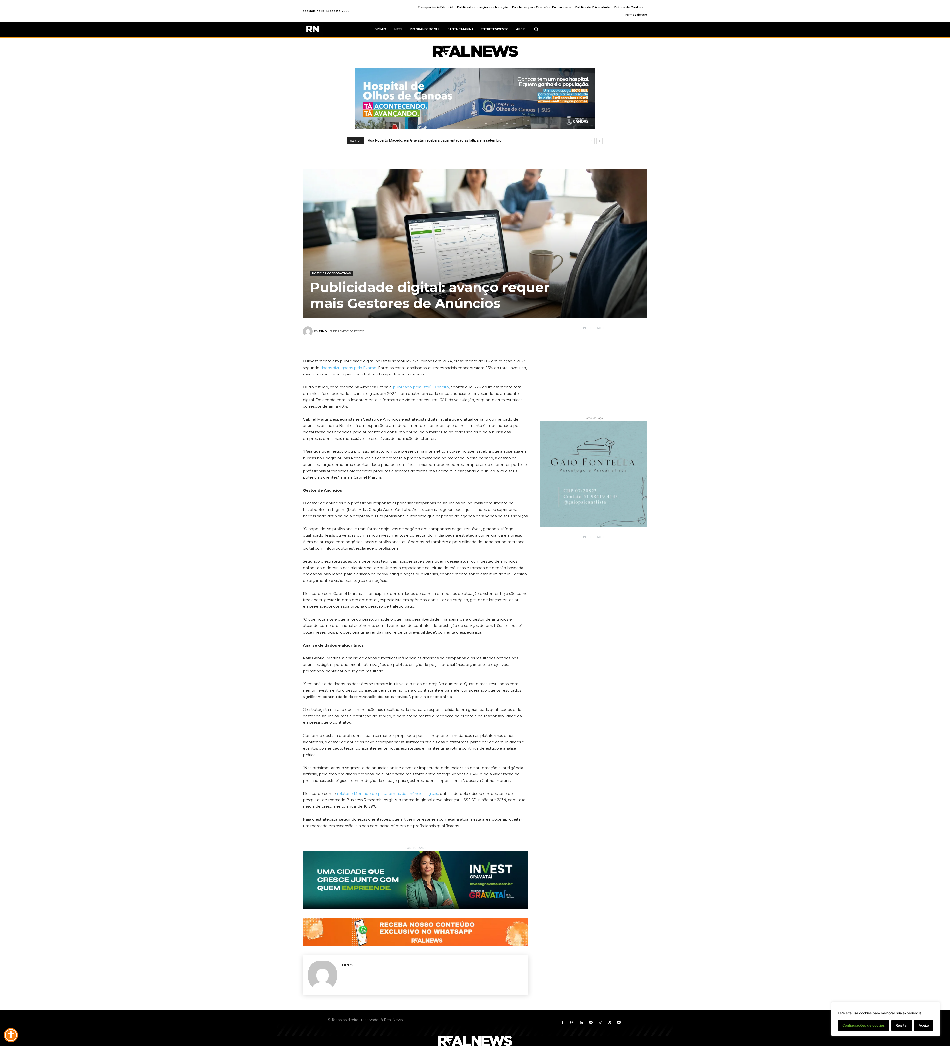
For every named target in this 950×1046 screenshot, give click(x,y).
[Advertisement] (594, 368)
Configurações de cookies (863, 1025)
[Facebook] (399, 346)
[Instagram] (572, 1022)
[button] (536, 29)
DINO (323, 331)
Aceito (924, 1025)
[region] (885, 1019)
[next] (599, 141)
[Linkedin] (581, 1022)
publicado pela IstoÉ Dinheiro (421, 387)
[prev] (592, 141)
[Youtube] (619, 1022)
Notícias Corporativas (331, 273)
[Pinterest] (421, 346)
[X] (410, 346)
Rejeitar (902, 1025)
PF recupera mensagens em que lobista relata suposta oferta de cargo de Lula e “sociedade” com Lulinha (454, 140)
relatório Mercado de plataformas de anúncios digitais (387, 793)
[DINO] (308, 331)
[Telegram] (590, 1022)
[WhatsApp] (433, 346)
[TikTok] (600, 1022)
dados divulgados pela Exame (348, 367)
